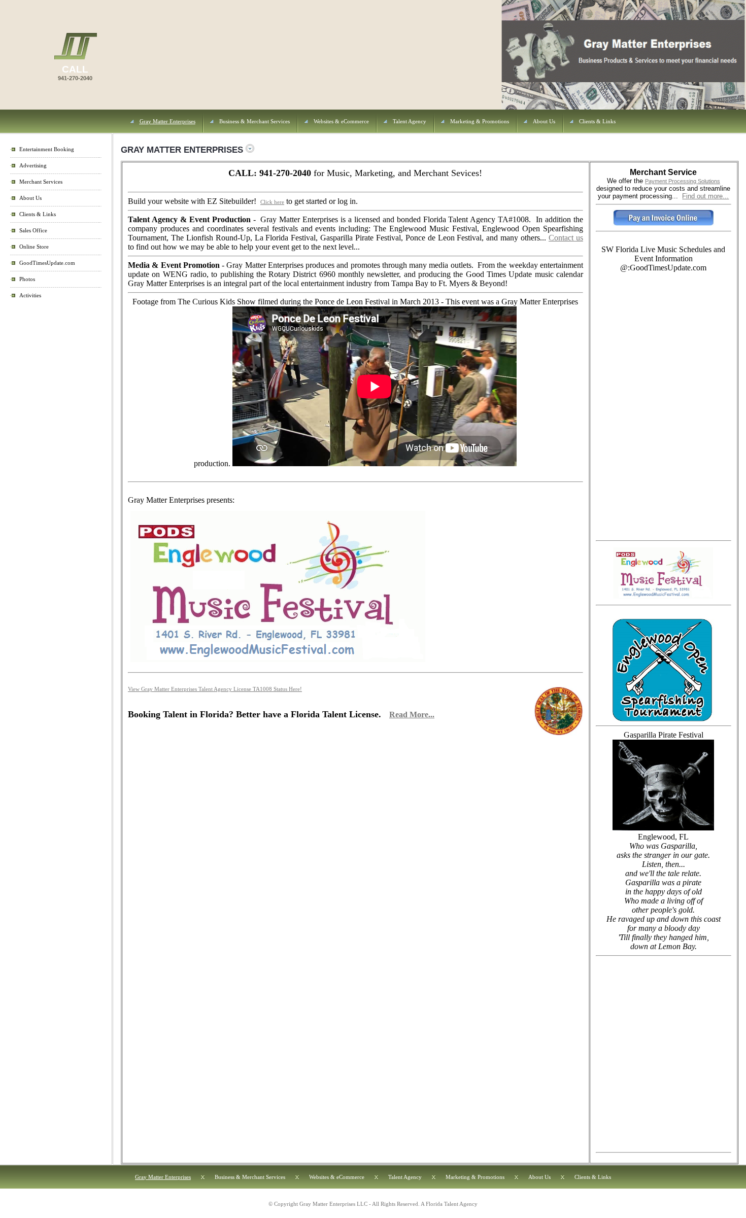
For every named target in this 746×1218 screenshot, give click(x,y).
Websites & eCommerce (341, 121)
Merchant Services (40, 182)
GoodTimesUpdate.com (47, 263)
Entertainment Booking (46, 149)
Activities (30, 295)
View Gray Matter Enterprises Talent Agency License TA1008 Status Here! (215, 689)
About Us (544, 121)
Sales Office (33, 230)
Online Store (34, 247)
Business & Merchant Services (254, 121)
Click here (272, 202)
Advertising (33, 165)
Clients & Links (597, 121)
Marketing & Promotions (479, 121)
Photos (27, 279)
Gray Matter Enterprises (167, 121)
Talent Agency (409, 121)
